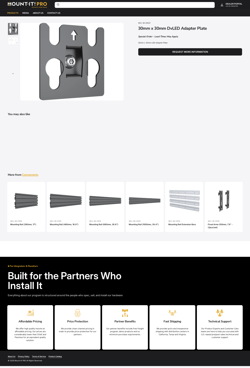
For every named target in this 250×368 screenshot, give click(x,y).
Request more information (190, 52)
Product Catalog (55, 356)
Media (25, 13)
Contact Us (53, 13)
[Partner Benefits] (125, 313)
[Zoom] (72, 62)
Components (30, 175)
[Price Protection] (78, 313)
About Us (38, 13)
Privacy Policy (23, 356)
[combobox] (135, 5)
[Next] (13, 73)
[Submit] (58, 5)
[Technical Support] (220, 313)
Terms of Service (39, 356)
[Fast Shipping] (172, 313)
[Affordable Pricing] (30, 313)
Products (12, 13)
